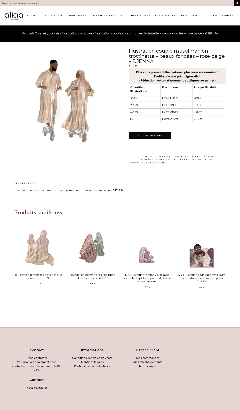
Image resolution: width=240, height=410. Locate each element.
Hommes (210, 156)
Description (25, 183)
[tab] (25, 183)
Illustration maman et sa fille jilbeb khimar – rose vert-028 (92, 276)
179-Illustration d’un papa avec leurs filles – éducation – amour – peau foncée (201, 278)
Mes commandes (148, 358)
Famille (164, 156)
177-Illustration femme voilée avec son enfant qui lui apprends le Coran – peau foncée (147, 278)
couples (148, 156)
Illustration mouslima (194, 159)
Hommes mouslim (155, 159)
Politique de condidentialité (92, 366)
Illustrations (153, 162)
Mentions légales (92, 362)
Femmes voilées (187, 156)
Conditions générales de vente (92, 358)
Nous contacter (36, 358)
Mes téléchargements (147, 362)
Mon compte (147, 366)
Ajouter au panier (150, 135)
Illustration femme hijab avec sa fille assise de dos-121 (38, 276)
